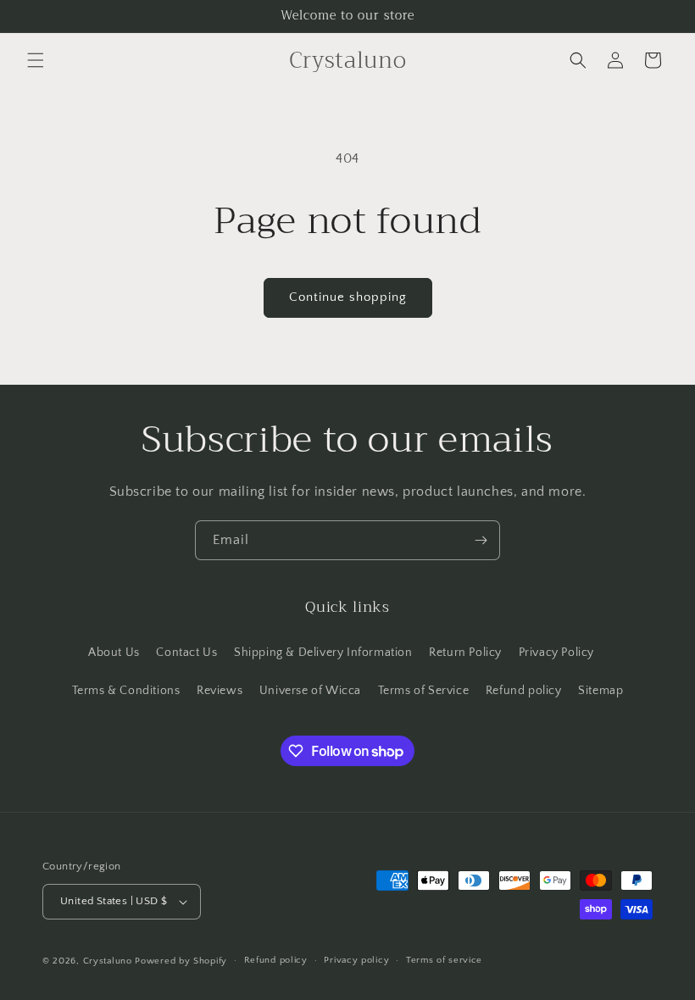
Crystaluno (107, 961)
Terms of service (444, 960)
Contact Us (186, 652)
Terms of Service (424, 690)
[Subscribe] (480, 540)
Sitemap (600, 690)
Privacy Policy (556, 652)
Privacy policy (356, 960)
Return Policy (465, 652)
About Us (114, 652)
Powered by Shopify (181, 961)
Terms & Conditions (126, 690)
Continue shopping (348, 297)
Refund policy (524, 690)
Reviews (219, 690)
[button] (35, 60)
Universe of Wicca (310, 690)
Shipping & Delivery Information (323, 652)
